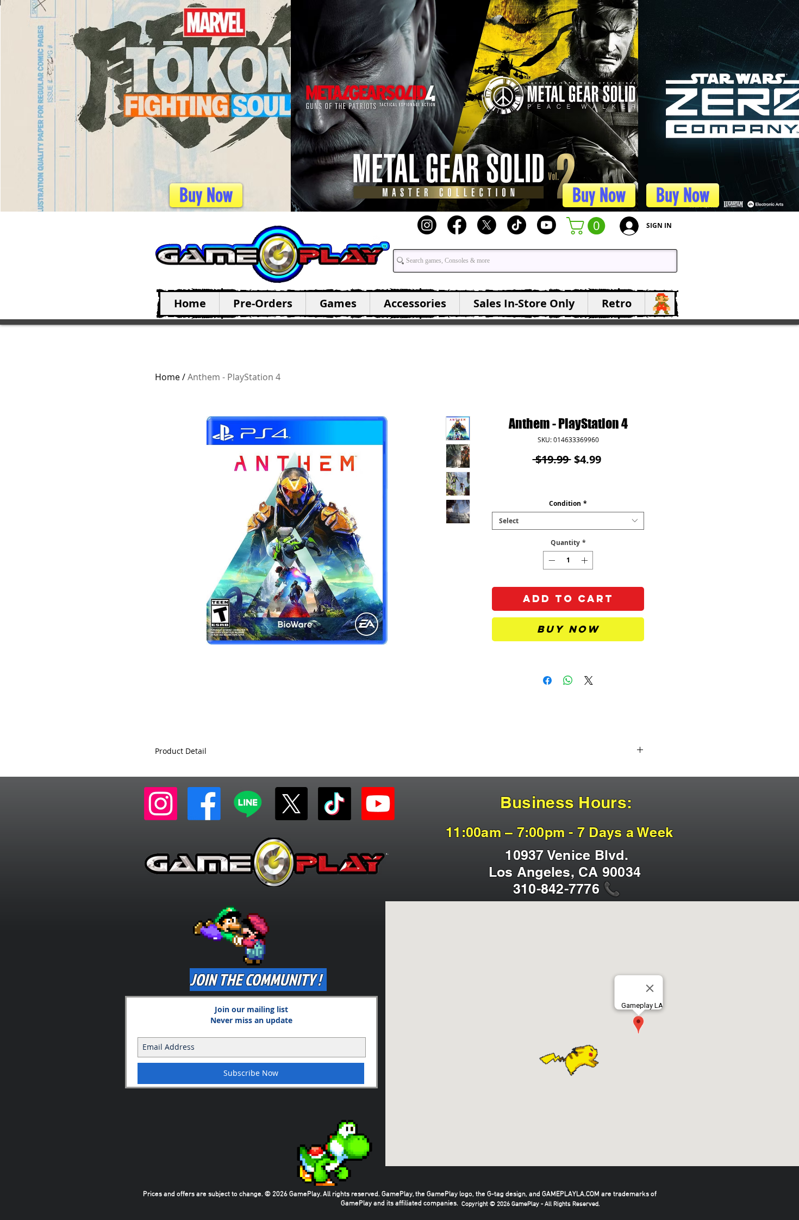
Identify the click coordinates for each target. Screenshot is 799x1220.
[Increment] (585, 560)
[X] (486, 224)
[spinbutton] (568, 560)
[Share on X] (588, 680)
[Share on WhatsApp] (568, 680)
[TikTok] (516, 224)
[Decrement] (551, 560)
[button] (587, 225)
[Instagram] (426, 224)
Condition (568, 503)
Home (167, 377)
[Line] (247, 803)
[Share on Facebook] (547, 680)
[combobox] (568, 521)
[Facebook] (456, 224)
